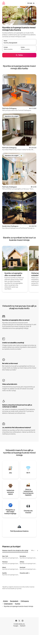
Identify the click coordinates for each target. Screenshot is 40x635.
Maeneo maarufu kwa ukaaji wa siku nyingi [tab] (15, 550)
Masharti (22, 626)
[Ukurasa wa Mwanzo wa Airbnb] (3, 3)
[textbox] (11, 49)
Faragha (15, 626)
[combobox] (19, 43)
